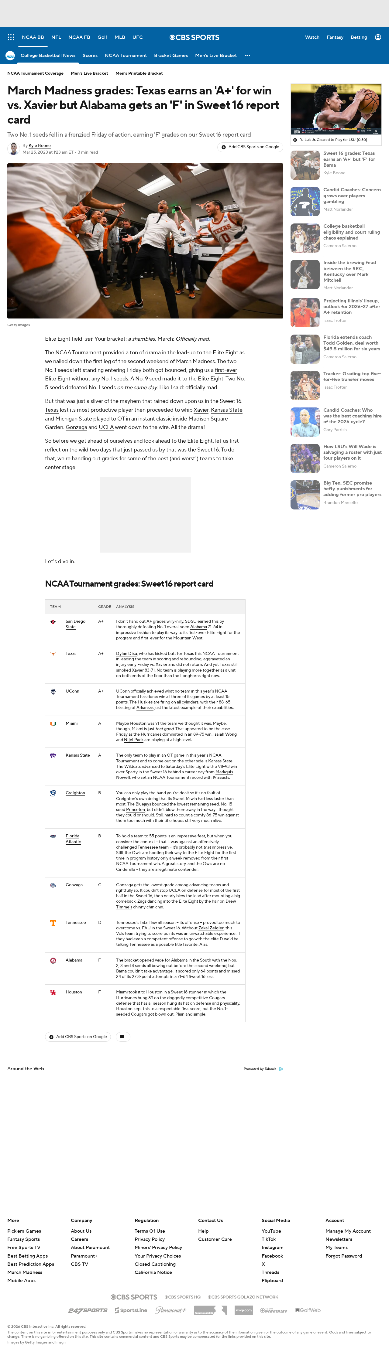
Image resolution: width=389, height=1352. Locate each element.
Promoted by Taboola (260, 1069)
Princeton (135, 809)
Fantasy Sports (23, 1239)
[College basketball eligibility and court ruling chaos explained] (305, 238)
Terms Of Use (150, 1231)
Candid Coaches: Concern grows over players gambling (352, 195)
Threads (270, 1272)
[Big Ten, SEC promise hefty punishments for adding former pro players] (305, 494)
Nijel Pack (133, 740)
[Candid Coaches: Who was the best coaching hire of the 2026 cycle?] (305, 422)
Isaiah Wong (225, 734)
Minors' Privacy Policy (158, 1248)
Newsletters (338, 1239)
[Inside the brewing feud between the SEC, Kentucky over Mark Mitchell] (305, 274)
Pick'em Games (24, 1231)
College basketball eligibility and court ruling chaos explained (351, 232)
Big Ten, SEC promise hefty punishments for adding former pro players (352, 489)
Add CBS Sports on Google (254, 147)
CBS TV (79, 1264)
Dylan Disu (126, 653)
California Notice (153, 1267)
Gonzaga (76, 427)
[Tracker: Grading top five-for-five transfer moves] (305, 385)
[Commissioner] (210, 1308)
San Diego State (75, 624)
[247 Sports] (88, 1309)
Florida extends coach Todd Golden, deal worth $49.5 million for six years (351, 343)
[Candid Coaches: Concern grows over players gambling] (305, 201)
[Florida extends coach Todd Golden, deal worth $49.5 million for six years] (305, 349)
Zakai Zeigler (211, 928)
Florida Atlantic (73, 838)
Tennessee (148, 847)
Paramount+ (84, 1256)
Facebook (272, 1256)
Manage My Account (348, 1231)
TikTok (269, 1239)
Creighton (75, 793)
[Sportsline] (131, 1309)
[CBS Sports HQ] (183, 1296)
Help (203, 1231)
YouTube (271, 1231)
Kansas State (227, 410)
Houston (138, 723)
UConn (72, 691)
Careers (79, 1239)
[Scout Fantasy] (274, 1310)
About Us (81, 1231)
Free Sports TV (23, 1248)
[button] (248, 55)
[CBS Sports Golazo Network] (243, 1296)
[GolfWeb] (308, 1310)
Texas (52, 410)
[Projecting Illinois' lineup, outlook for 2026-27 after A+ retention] (305, 312)
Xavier (201, 410)
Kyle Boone (40, 145)
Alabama (198, 627)
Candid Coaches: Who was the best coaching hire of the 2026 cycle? (352, 416)
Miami (72, 723)
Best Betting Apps (27, 1256)
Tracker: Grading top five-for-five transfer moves (352, 377)
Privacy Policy (150, 1239)
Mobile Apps (21, 1281)
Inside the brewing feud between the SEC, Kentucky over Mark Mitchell (349, 271)
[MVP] (244, 1308)
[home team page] (53, 622)
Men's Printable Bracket (139, 73)
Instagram (273, 1248)
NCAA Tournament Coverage (35, 73)
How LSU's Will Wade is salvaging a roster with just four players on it (352, 452)
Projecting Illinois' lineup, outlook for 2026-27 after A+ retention (351, 306)
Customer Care (215, 1239)
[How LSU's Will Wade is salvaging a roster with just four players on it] (305, 458)
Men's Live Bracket (89, 73)
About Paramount (90, 1248)
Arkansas (144, 707)
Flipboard (272, 1281)
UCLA (106, 427)
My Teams (336, 1248)
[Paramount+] (171, 1309)
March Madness (24, 1272)
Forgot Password (343, 1256)
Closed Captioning (155, 1258)
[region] (336, 109)
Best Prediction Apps (30, 1264)
